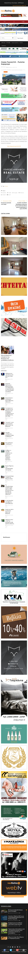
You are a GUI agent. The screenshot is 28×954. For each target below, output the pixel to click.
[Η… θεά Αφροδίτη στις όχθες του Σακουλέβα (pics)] (2, 501)
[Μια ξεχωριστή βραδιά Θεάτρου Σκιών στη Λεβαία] (4, 911)
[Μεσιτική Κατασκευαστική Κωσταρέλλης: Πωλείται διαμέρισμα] (14, 226)
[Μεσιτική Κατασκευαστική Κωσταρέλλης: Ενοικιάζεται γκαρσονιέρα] (14, 246)
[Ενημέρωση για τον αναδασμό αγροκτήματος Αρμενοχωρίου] (4, 924)
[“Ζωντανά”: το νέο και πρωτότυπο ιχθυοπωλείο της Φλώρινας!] (2, 423)
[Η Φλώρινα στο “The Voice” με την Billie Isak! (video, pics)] (2, 374)
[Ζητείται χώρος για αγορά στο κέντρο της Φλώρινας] (14, 286)
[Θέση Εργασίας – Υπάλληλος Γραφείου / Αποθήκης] (14, 307)
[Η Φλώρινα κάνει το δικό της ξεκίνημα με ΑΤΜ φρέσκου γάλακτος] (2, 520)
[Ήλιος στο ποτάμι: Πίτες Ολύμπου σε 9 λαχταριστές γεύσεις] (4, 939)
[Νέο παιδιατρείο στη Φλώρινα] (2, 443)
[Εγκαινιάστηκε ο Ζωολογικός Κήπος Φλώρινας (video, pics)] (2, 398)
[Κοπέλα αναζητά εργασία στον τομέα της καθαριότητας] (14, 327)
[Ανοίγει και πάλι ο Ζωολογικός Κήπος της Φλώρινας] (2, 510)
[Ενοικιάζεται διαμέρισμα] (14, 266)
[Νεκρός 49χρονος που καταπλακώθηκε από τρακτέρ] (2, 466)
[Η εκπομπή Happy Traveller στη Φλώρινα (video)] (2, 477)
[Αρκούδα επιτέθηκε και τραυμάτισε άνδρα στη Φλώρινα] (2, 433)
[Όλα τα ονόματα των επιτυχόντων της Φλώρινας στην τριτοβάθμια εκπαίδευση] (7, 350)
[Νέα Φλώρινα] (8, 11)
